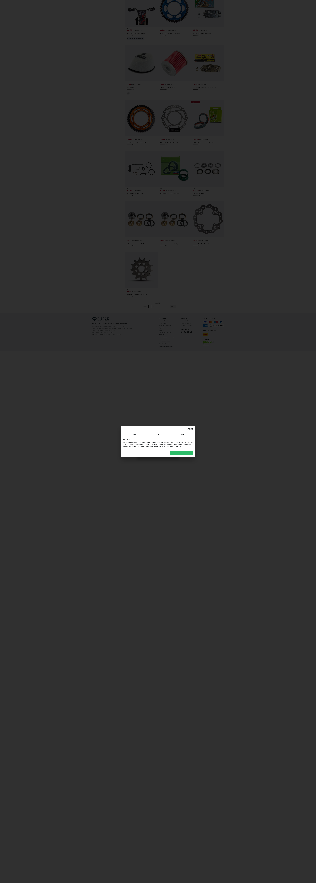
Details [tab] (158, 434)
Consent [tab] (133, 434)
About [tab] (182, 434)
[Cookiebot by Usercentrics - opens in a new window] (186, 429)
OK (182, 453)
